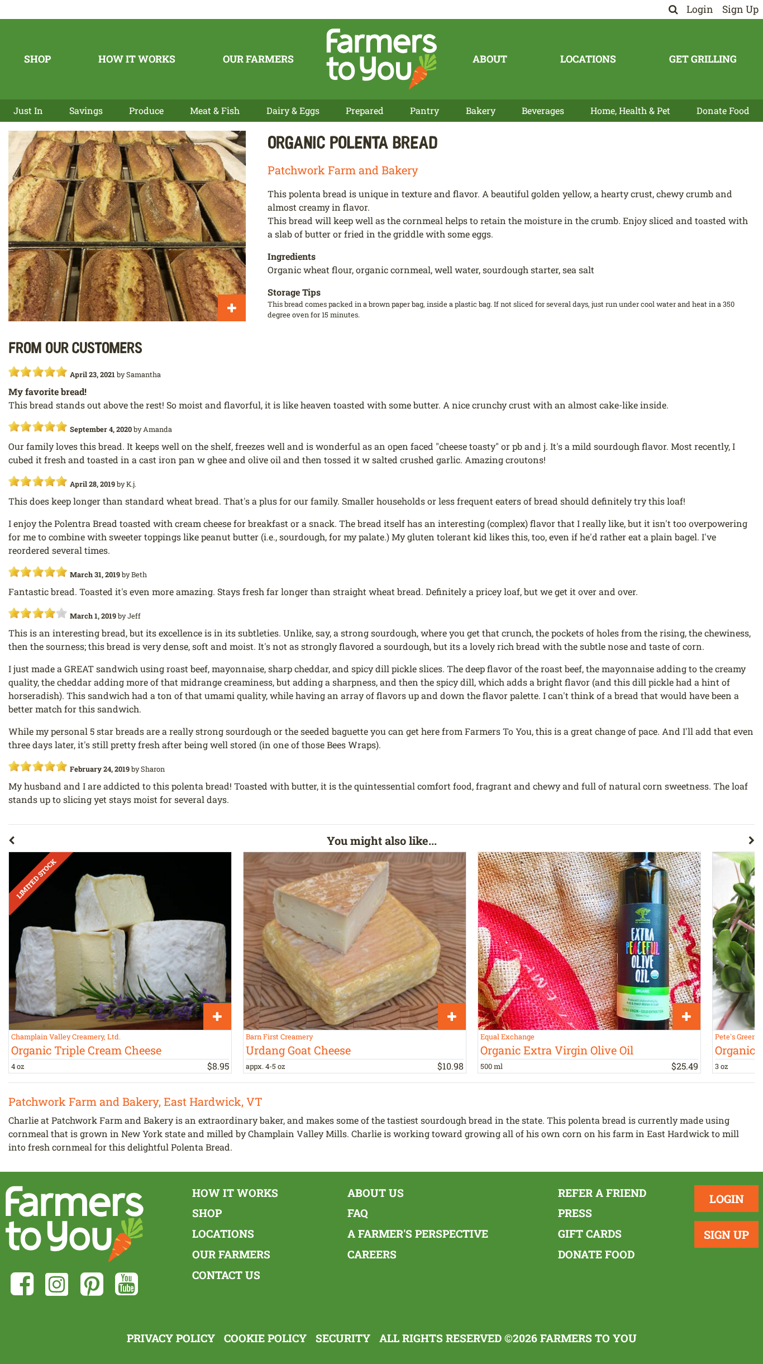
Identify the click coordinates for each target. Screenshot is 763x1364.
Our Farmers (258, 59)
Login (699, 9)
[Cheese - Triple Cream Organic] (120, 941)
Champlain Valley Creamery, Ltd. (66, 1036)
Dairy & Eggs (292, 110)
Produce (146, 110)
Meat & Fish (215, 110)
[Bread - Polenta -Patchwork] (127, 226)
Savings (86, 110)
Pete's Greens (737, 1036)
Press (575, 1213)
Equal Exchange (507, 1036)
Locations (588, 59)
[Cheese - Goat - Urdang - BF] (355, 941)
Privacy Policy (171, 1338)
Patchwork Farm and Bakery (343, 170)
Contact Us (226, 1275)
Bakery (480, 110)
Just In (28, 110)
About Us (375, 1193)
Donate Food (723, 110)
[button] (167, 843)
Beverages (543, 110)
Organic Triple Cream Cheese (86, 1050)
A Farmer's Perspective (417, 1234)
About (490, 59)
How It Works (136, 59)
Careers (372, 1254)
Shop (37, 59)
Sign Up (740, 9)
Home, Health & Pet (630, 110)
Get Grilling (703, 59)
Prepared (365, 110)
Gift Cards (590, 1234)
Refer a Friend (602, 1193)
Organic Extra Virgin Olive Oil (556, 1050)
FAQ (357, 1213)
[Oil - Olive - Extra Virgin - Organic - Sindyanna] (589, 941)
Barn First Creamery (279, 1036)
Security (343, 1338)
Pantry (424, 110)
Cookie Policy (265, 1338)
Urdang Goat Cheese (298, 1050)
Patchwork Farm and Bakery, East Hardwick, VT (135, 1101)
